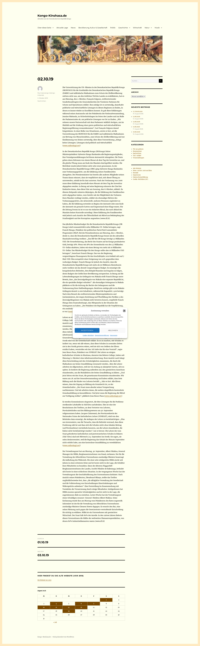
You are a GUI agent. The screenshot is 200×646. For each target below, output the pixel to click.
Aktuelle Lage (62, 28)
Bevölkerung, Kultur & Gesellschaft (92, 28)
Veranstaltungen (138, 158)
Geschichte (123, 28)
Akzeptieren (87, 330)
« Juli (55, 622)
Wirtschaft (137, 28)
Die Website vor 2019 (44, 580)
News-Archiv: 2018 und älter (142, 170)
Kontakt (135, 173)
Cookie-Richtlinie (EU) (140, 179)
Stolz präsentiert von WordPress (63, 637)
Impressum (113, 335)
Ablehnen (113, 330)
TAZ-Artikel (137, 155)
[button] (124, 311)
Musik (157, 28)
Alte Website (137, 168)
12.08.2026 (136, 116)
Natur (147, 28)
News (73, 28)
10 (44, 607)
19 (69, 611)
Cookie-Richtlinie (88, 335)
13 (81, 607)
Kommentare (137, 151)
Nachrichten (42, 101)
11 (56, 607)
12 (68, 607)
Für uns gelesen (138, 149)
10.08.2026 (136, 132)
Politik (112, 28)
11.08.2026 (136, 127)
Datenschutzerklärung (102, 335)
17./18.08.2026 (137, 111)
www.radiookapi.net (71, 146)
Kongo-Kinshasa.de (52, 15)
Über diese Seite (44, 28)
